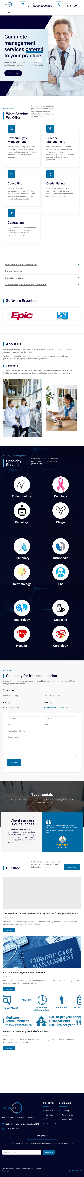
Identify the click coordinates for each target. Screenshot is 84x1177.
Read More (8, 930)
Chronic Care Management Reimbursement (24, 972)
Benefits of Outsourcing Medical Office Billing (25, 1031)
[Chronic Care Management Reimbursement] (42, 952)
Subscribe (49, 1152)
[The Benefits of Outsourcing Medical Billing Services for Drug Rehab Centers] (42, 893)
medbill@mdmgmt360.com (57, 707)
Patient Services (13, 271)
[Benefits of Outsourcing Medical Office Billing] (42, 1011)
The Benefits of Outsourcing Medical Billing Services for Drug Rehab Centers (40, 913)
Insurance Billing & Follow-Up (21, 264)
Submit (14, 762)
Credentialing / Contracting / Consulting (26, 284)
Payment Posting (14, 278)
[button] (9, 12)
